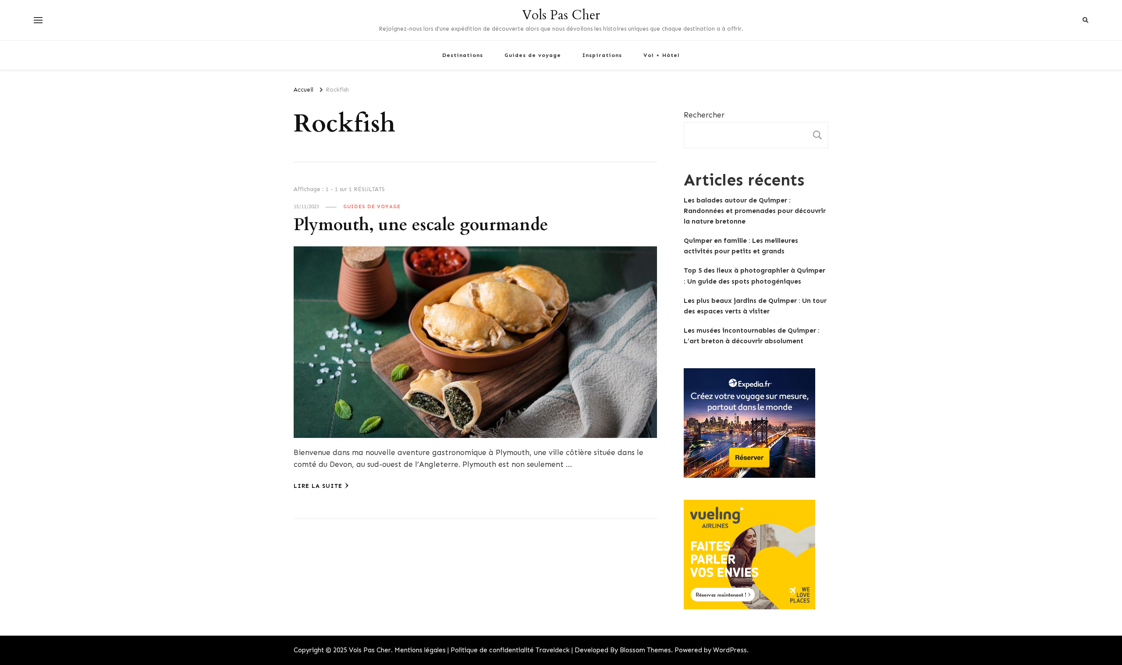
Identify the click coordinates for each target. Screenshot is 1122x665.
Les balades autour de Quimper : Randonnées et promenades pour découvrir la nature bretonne (755, 210)
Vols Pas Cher (561, 15)
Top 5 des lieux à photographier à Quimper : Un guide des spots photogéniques (754, 276)
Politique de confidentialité (492, 650)
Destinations (462, 55)
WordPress (730, 650)
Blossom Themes (645, 650)
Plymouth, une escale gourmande (421, 225)
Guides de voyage (532, 55)
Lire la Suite (318, 486)
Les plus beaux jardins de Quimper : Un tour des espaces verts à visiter (755, 306)
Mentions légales (420, 650)
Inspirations (602, 55)
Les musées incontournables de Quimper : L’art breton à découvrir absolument (752, 336)
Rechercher (704, 114)
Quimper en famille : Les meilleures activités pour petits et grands (741, 246)
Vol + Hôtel (661, 55)
